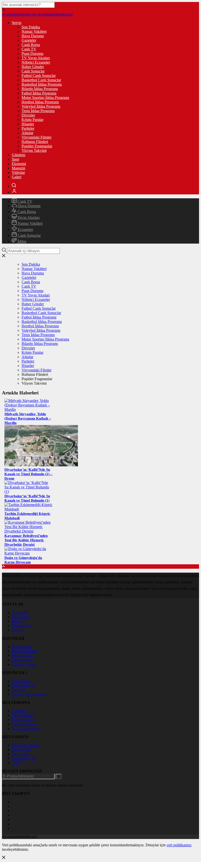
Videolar (18, 172)
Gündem (18, 155)
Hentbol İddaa (23, 655)
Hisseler (28, 124)
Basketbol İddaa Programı (42, 84)
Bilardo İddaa (22, 660)
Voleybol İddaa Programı (41, 106)
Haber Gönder (33, 67)
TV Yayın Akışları (36, 58)
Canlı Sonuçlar (33, 71)
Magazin (18, 168)
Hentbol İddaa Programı (40, 102)
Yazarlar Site (21, 749)
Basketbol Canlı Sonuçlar (41, 80)
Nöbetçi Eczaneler (36, 62)
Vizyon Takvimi (34, 150)
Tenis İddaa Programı (38, 111)
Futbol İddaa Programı (39, 93)
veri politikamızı (178, 845)
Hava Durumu (33, 36)
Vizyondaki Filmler (36, 137)
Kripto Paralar (32, 120)
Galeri (16, 177)
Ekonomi (19, 164)
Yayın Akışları (28, 217)
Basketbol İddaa (24, 651)
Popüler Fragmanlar (37, 146)
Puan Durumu (32, 53)
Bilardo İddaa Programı (40, 89)
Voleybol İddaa (23, 664)
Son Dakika (31, 27)
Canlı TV (29, 49)
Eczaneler (25, 229)
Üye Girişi (20, 612)
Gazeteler (29, 40)
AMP (16, 763)
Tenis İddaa (21, 754)
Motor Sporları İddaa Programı (45, 97)
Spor (15, 159)
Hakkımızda (21, 626)
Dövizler (28, 115)
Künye (17, 621)
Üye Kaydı (20, 617)
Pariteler (28, 128)
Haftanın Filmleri (35, 142)
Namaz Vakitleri (34, 31)
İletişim (17, 630)
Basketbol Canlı (24, 758)
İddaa (21, 241)
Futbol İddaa (21, 647)
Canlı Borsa (31, 45)
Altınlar (27, 133)
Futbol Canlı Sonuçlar (39, 75)
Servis (16, 23)
